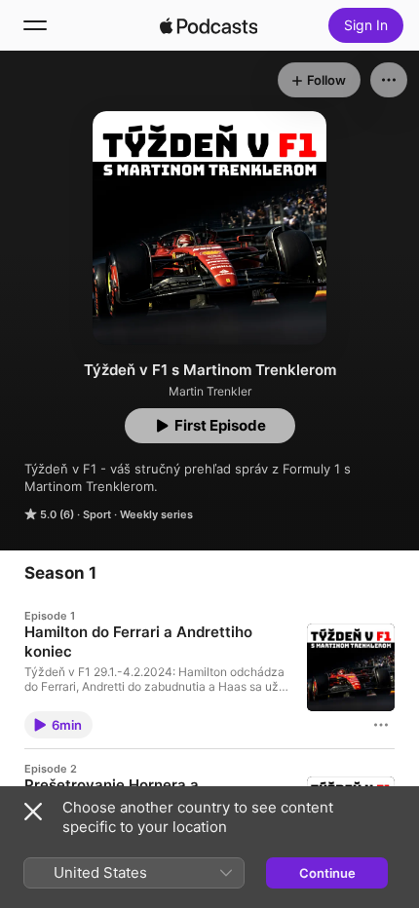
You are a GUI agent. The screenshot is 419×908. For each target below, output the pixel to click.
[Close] (33, 811)
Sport (97, 514)
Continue (327, 873)
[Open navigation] (35, 25)
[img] (208, 25)
